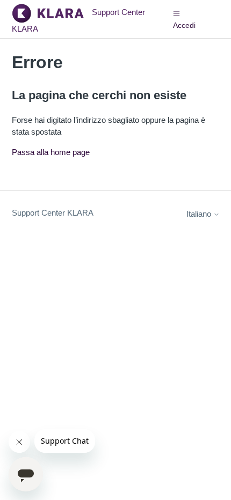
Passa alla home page (51, 152)
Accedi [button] (184, 25)
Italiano (199, 213)
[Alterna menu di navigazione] (176, 12)
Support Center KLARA (52, 212)
